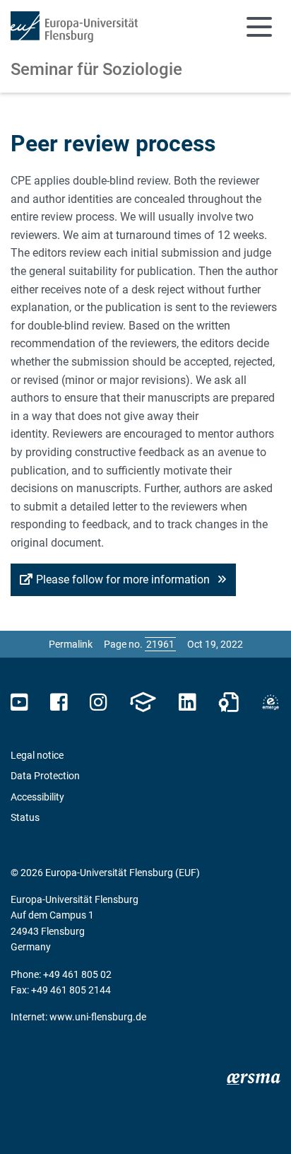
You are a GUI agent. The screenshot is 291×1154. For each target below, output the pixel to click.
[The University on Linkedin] (187, 702)
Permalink (71, 644)
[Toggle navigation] (259, 27)
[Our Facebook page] (59, 702)
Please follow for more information (124, 579)
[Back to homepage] (74, 26)
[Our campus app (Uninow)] (142, 702)
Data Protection (45, 775)
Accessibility (37, 797)
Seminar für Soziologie (96, 69)
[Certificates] (229, 702)
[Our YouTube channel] (19, 702)
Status (25, 817)
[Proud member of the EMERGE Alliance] (270, 702)
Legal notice (37, 755)
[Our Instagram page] (98, 702)
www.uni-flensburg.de (97, 1016)
